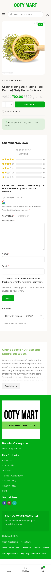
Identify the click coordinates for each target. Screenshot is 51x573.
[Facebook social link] (4, 503)
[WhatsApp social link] (14, 503)
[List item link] (25, 449)
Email (5, 266)
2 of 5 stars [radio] (21, 216)
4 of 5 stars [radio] (25, 216)
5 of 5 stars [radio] (27, 216)
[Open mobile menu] (3, 14)
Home (5, 80)
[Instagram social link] (9, 503)
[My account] (47, 14)
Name (5, 253)
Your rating (8, 216)
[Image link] (21, 419)
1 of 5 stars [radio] (18, 216)
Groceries (16, 80)
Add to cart (29, 104)
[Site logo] (25, 4)
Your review (8, 220)
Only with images (13, 315)
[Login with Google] (3, 202)
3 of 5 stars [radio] (23, 216)
